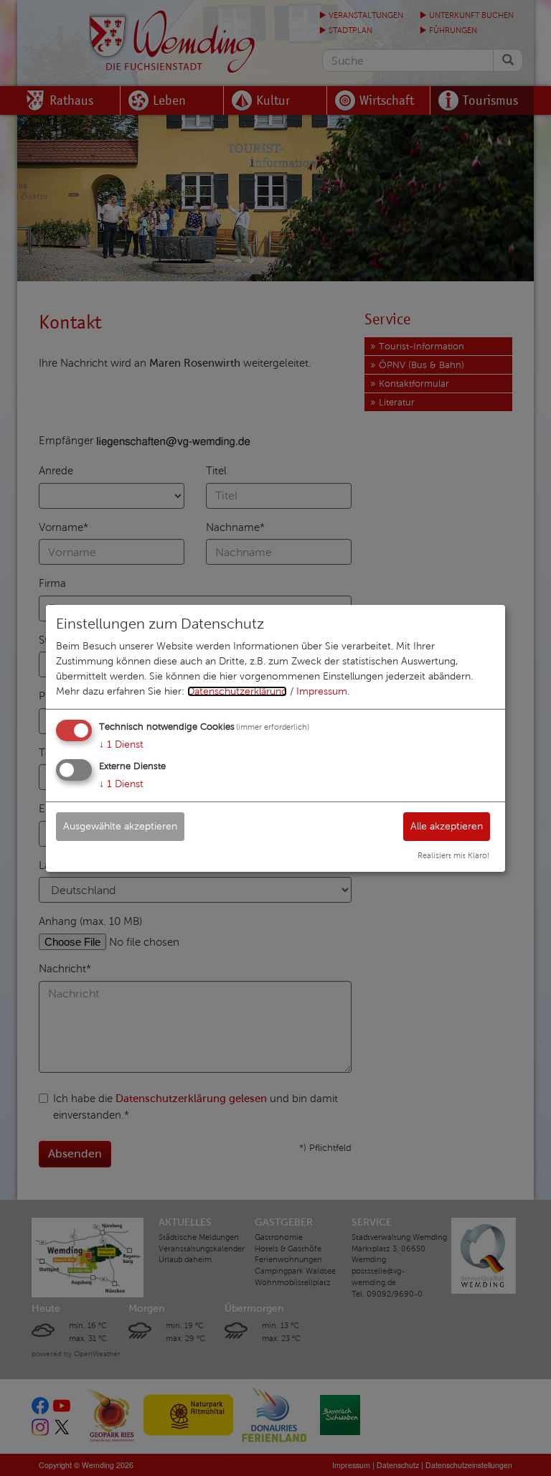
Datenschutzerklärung (237, 691)
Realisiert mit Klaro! (453, 855)
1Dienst (121, 744)
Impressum (321, 691)
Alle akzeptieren (446, 826)
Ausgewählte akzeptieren (120, 826)
